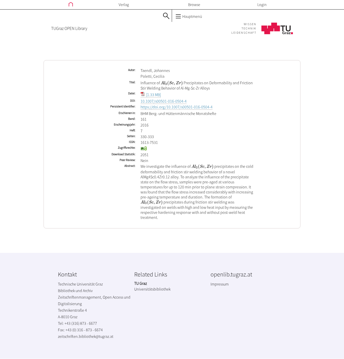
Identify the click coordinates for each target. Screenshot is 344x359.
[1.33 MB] (153, 94)
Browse (194, 4)
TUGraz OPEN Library (69, 28)
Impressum (220, 284)
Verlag (124, 4)
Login (262, 4)
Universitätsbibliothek (152, 289)
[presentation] (172, 82)
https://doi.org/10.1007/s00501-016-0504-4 (177, 106)
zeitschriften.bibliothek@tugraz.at (85, 336)
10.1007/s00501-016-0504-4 (164, 101)
